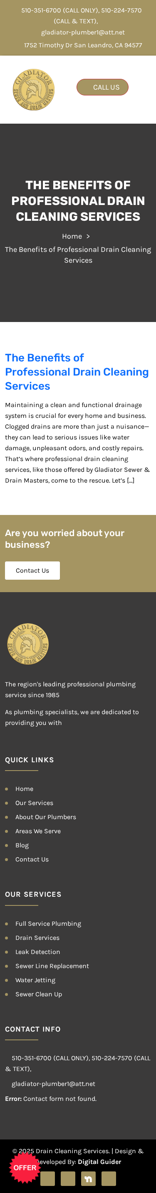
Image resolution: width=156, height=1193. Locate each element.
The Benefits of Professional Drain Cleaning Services (77, 372)
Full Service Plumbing (48, 923)
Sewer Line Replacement (52, 966)
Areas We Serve (38, 831)
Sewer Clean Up (38, 994)
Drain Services (37, 938)
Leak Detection (37, 952)
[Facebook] (47, 1178)
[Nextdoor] (88, 1178)
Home (72, 236)
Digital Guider (99, 1162)
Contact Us (32, 570)
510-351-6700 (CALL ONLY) (59, 10)
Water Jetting (35, 980)
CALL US (106, 87)
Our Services (34, 803)
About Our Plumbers (45, 817)
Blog (22, 845)
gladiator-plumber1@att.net (83, 32)
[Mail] (109, 1178)
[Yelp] (68, 1178)
